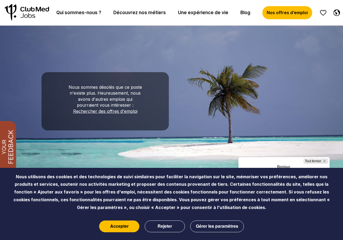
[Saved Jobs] (323, 13)
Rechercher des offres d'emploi (105, 111)
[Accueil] (27, 12)
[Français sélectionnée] (335, 12)
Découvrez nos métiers (139, 12)
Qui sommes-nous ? (78, 12)
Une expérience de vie (203, 12)
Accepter (119, 226)
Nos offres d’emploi (287, 12)
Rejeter (165, 226)
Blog (245, 12)
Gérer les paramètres (217, 226)
